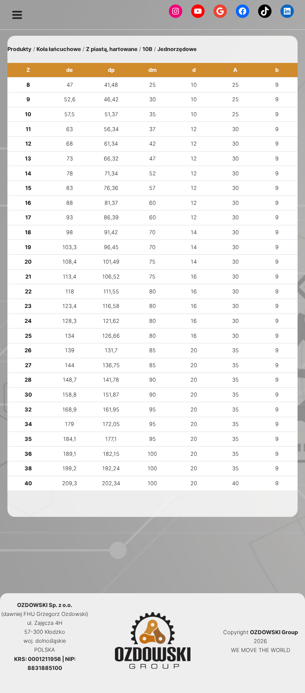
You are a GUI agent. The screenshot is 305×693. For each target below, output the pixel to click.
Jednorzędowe (177, 49)
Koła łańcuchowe (58, 49)
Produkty (19, 49)
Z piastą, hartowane (112, 49)
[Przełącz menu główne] (17, 15)
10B (147, 49)
